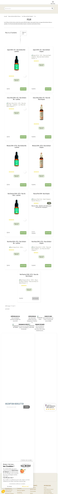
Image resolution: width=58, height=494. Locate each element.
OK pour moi (25, 486)
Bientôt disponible (35, 298)
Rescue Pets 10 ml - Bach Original (41, 193)
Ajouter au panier (23, 88)
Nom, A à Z (24, 33)
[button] (3, 491)
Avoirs (31, 493)
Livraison (19, 488)
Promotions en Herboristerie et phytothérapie (8, 490)
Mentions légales (21, 490)
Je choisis (9, 486)
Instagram (42, 410)
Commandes (33, 491)
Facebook (38, 410)
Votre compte (33, 485)
